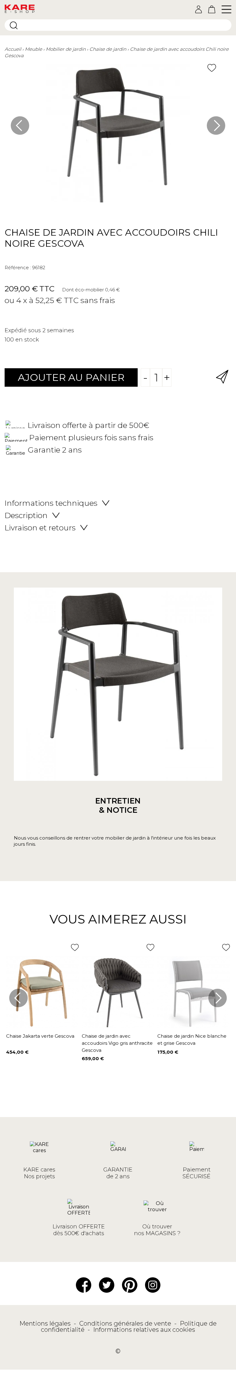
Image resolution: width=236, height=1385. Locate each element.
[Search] (14, 25)
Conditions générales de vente (126, 1323)
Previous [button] (20, 125)
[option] (118, 136)
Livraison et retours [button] (40, 527)
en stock (27, 339)
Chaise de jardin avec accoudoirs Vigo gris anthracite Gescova (117, 1043)
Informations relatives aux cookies (144, 1329)
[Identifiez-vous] (198, 9)
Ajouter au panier (71, 377)
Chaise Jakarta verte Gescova (40, 1036)
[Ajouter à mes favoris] (211, 68)
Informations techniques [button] (51, 503)
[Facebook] (83, 1284)
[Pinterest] (129, 1284)
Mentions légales (45, 1323)
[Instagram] (152, 1284)
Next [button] (216, 125)
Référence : (18, 267)
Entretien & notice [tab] (118, 805)
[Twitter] (106, 1284)
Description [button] (26, 515)
